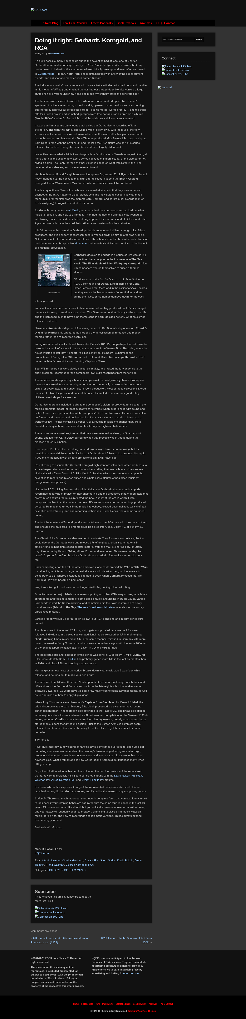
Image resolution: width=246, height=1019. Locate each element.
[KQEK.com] (39, 9)
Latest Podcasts (102, 23)
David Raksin (122, 775)
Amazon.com (131, 973)
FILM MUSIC (78, 870)
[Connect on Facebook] (50, 912)
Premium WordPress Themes (142, 1011)
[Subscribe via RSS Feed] (51, 908)
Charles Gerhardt (72, 860)
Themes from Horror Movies (95, 607)
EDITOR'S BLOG (57, 870)
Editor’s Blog (49, 23)
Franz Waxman (55, 864)
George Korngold (76, 864)
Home (35, 23)
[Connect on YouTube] (49, 917)
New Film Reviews (74, 23)
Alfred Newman (60, 779)
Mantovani (81, 243)
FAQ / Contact (165, 23)
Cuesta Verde (46, 73)
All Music (73, 210)
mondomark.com (57, 53)
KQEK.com (42, 853)
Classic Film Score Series (100, 860)
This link (71, 658)
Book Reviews (126, 23)
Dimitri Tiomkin (90, 779)
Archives (146, 23)
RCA (91, 864)
